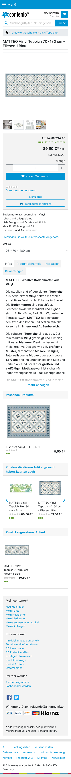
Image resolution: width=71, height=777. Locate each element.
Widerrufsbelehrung (53, 752)
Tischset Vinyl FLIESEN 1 (23, 447)
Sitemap (42, 757)
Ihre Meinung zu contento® (22, 640)
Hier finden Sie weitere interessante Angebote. (31, 236)
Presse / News (15, 664)
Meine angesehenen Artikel (22, 622)
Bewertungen (14, 271)
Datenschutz (10, 752)
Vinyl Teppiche (49, 32)
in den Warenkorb (37, 176)
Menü (12, 4)
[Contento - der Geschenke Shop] (14, 15)
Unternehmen (14, 667)
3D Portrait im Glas (17, 652)
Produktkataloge (16, 660)
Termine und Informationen (22, 644)
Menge (60, 161)
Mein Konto (12, 610)
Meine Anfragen (15, 626)
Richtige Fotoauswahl (19, 656)
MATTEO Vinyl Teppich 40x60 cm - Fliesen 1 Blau (50, 506)
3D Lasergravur (15, 648)
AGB (5, 747)
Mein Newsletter (16, 614)
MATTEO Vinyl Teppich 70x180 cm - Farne (19, 506)
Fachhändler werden (18, 685)
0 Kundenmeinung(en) (21, 190)
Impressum (29, 752)
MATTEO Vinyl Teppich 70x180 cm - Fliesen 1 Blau (17, 569)
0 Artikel (54, 16)
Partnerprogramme (17, 682)
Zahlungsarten (21, 747)
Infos (8, 263)
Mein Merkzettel (15, 618)
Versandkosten (43, 747)
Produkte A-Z (24, 757)
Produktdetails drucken (37, 203)
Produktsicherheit (29, 263)
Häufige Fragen (15, 606)
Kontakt (7, 757)
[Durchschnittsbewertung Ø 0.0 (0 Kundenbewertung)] (12, 187)
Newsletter (58, 757)
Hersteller (52, 263)
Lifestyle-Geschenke (24, 32)
